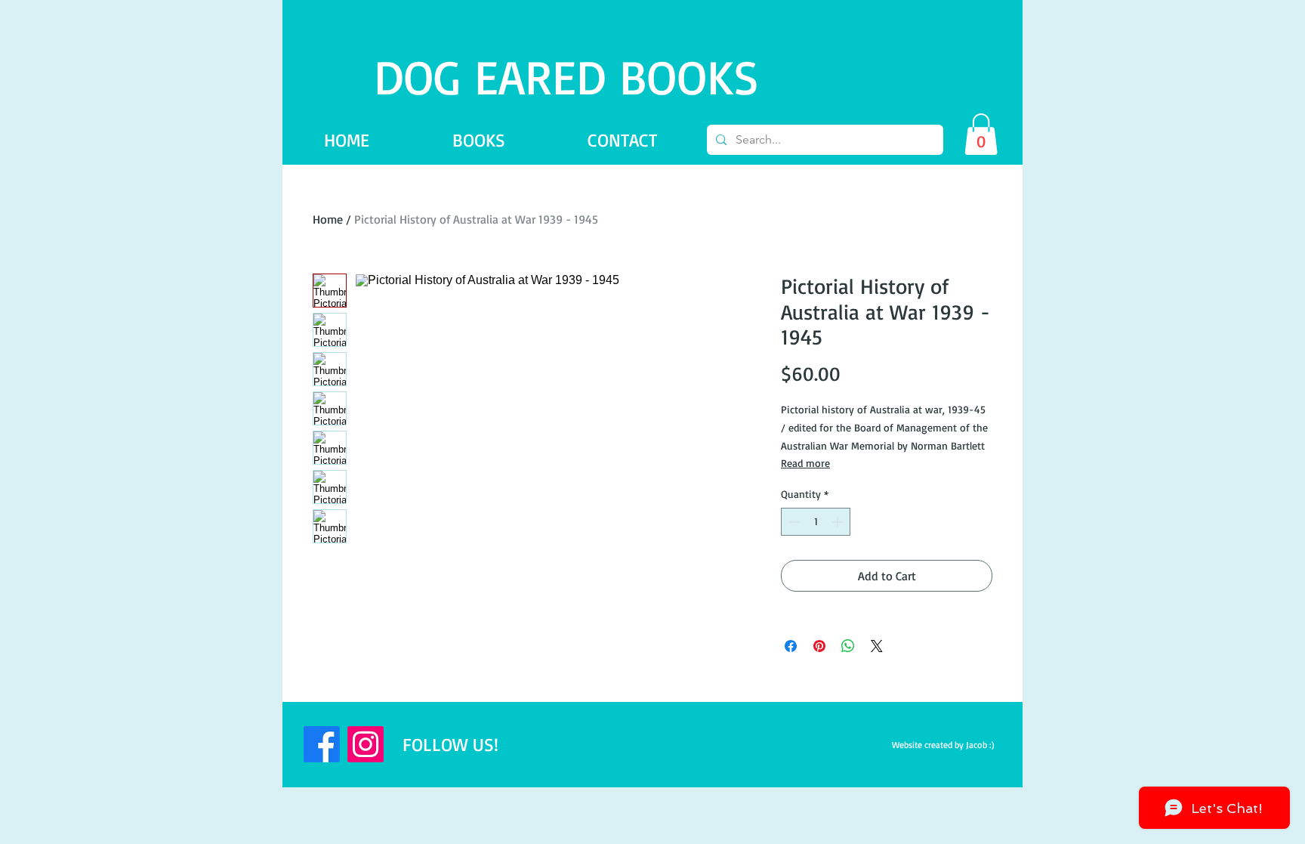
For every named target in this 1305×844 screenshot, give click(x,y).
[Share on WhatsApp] (848, 646)
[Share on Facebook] (791, 646)
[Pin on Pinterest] (819, 646)
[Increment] (838, 522)
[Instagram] (365, 744)
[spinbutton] (815, 522)
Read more (805, 462)
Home (328, 219)
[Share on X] (877, 646)
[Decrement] (792, 522)
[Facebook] (322, 744)
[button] (981, 134)
